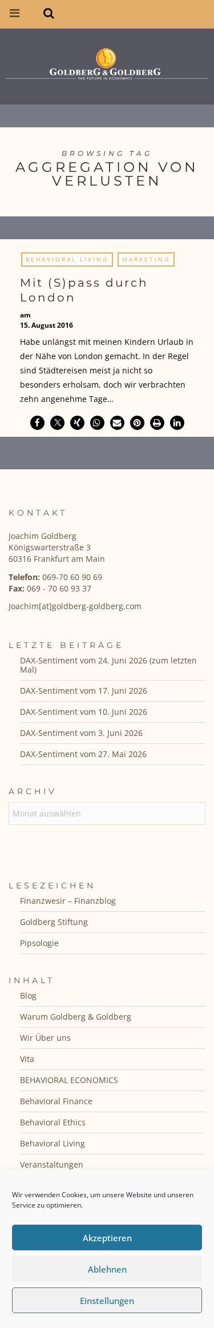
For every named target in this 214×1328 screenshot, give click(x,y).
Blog (28, 995)
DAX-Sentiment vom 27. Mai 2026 (83, 753)
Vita (27, 1058)
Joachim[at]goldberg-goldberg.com (75, 606)
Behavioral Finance (56, 1101)
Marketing (146, 259)
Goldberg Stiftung (54, 921)
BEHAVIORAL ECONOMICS (69, 1080)
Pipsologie (39, 942)
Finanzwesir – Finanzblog (68, 900)
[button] (37, 423)
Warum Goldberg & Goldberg (75, 1016)
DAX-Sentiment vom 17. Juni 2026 (83, 690)
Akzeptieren (107, 1238)
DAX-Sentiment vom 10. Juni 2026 (83, 711)
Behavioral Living (67, 259)
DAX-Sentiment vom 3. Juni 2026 (81, 732)
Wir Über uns (45, 1037)
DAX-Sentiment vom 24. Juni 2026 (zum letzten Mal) (108, 665)
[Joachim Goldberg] (107, 63)
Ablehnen (107, 1269)
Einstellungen (107, 1300)
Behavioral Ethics (53, 1122)
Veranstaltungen (51, 1164)
